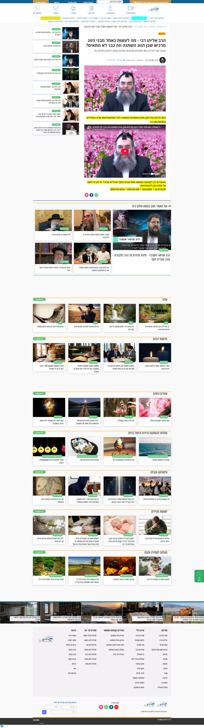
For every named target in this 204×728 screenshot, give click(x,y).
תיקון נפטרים (140, 663)
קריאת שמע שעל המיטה (159, 649)
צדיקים (165, 677)
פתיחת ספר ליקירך (156, 18)
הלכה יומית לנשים (133, 189)
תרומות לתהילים (41, 2)
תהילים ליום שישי (90, 663)
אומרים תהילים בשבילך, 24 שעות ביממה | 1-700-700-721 (150, 2)
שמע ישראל (163, 644)
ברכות (73, 630)
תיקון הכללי (140, 668)
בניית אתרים (41, 723)
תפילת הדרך (163, 640)
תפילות (164, 630)
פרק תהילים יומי (160, 189)
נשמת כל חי (93, 18)
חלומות (165, 663)
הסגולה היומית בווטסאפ (116, 649)
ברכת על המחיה (71, 644)
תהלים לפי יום (90, 630)
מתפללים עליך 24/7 (137, 659)
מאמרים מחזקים (139, 687)
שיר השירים (140, 644)
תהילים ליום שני (104, 21)
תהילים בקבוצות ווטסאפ (114, 630)
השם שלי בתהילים (139, 18)
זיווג (75, 668)
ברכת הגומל (72, 649)
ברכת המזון (72, 654)
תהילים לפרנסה (135, 21)
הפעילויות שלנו (88, 2)
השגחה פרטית (139, 682)
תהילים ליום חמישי (55, 21)
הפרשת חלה (72, 673)
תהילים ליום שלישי (88, 21)
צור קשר (56, 2)
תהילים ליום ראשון (120, 21)
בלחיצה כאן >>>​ (158, 121)
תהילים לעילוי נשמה (121, 18)
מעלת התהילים (162, 687)
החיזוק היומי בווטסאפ (117, 640)
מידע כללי (140, 630)
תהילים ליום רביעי (72, 21)
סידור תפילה (140, 673)
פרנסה (74, 663)
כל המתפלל (140, 654)
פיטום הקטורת (68, 18)
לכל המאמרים (39, 299)
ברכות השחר (72, 659)
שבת (165, 673)
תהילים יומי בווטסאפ (117, 635)
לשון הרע (164, 682)
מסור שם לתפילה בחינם (50, 18)
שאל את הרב (105, 18)
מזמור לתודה (82, 18)
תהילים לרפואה (150, 21)
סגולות (165, 659)
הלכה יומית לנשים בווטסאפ (115, 644)
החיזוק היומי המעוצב (117, 189)
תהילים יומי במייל (118, 654)
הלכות (165, 668)
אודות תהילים (72, 2)
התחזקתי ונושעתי (138, 677)
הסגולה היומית (147, 189)
